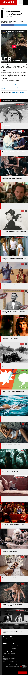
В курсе (5, 650)
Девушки (5, 636)
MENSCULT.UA (9, 658)
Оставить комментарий (18, 92)
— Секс (11, 641)
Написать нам (22, 672)
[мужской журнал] (8, 2)
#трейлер (18, 87)
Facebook (8, 25)
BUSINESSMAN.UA (9, 659)
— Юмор (11, 638)
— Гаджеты (5, 645)
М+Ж (11, 636)
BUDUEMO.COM (10, 661)
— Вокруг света (14, 648)
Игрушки (5, 643)
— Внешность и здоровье (16, 645)
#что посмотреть (7, 87)
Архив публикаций (7, 651)
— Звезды (5, 640)
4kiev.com (7, 656)
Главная (2, 8)
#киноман (3, 88)
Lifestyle (13, 643)
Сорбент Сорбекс (10, 668)
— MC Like (5, 638)
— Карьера (13, 646)
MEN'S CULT (8, 655)
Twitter (20, 25)
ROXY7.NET (9, 653)
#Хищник (14, 87)
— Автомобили (6, 646)
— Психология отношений (15, 640)
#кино (22, 87)
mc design (21, 666)
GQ (15, 84)
